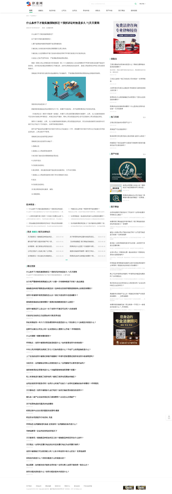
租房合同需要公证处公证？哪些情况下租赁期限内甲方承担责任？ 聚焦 (134, 186)
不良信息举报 (88, 486)
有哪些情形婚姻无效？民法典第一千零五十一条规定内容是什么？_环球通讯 (127, 306)
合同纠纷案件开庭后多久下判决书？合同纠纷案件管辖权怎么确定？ (127, 213)
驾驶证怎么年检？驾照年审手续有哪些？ (85, 209)
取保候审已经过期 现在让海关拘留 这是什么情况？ (128, 136)
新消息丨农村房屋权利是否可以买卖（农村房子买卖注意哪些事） (127, 244)
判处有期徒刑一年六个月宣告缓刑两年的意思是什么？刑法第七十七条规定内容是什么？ (61, 322)
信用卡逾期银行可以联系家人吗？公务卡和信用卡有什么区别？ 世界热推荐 (56, 451)
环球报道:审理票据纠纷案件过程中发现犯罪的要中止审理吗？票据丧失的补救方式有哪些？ (127, 264)
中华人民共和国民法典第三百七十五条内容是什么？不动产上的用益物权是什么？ (58, 349)
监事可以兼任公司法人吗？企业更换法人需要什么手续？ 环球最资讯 (53, 329)
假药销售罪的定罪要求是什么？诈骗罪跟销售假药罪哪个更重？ (51, 370)
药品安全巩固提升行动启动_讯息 (39, 417)
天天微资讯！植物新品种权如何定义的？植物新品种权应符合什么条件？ (41, 237)
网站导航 (142, 3)
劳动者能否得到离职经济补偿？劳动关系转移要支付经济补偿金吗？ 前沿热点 (56, 223)
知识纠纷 (52, 10)
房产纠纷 (109, 10)
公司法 (64, 10)
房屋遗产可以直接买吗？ (118, 129)
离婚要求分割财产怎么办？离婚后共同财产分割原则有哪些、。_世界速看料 (127, 295)
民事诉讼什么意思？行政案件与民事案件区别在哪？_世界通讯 (83, 246)
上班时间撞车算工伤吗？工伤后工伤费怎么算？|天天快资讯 (50, 216)
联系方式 (58, 486)
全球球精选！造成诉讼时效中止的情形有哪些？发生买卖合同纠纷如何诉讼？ (98, 216)
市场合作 (38, 486)
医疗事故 (121, 10)
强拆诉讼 (52, 198)
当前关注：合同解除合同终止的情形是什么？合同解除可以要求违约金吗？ (55, 363)
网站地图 (48, 486)
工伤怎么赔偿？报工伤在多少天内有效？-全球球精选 (127, 80)
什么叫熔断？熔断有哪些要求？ (38, 336)
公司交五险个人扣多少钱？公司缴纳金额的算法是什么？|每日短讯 (41, 251)
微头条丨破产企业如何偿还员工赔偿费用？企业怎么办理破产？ (51, 397)
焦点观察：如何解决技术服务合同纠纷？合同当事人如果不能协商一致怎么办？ (57, 465)
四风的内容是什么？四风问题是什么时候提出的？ (46, 458)
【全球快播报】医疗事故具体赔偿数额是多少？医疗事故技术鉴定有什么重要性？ (83, 241)
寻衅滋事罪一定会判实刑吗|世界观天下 (41, 431)
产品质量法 (33, 15)
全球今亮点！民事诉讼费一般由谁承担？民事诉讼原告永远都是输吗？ (127, 253)
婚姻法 (40, 10)
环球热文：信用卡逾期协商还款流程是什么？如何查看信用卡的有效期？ (55, 343)
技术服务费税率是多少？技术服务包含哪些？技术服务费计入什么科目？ (96, 223)
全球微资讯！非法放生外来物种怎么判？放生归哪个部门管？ (41, 256)
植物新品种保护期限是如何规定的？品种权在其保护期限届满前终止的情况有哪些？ (59, 288)
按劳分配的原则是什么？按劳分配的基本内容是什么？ (47, 472)
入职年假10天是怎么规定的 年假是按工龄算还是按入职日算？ (128, 89)
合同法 (74, 10)
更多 (144, 117)
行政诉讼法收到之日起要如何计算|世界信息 (43, 316)
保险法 (97, 10)
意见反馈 (77, 486)
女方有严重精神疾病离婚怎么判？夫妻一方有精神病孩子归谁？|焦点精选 (55, 282)
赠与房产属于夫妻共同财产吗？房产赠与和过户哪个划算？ (41, 241)
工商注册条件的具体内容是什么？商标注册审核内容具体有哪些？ (127, 66)
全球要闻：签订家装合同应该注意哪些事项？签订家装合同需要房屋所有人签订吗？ (41, 246)
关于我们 (29, 486)
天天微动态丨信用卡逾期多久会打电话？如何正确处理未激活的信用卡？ (55, 390)
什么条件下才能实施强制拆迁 (40, 198)
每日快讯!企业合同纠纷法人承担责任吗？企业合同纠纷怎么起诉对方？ (127, 284)
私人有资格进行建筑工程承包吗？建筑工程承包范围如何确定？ (51, 377)
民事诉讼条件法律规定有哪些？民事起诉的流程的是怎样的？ (83, 256)
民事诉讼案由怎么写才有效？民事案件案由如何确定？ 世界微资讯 (134, 196)
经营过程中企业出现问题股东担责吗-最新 (42, 411)
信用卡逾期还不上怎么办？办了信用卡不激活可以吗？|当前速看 (51, 309)
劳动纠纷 (86, 10)
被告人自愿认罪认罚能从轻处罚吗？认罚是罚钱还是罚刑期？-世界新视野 (127, 233)
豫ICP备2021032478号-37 (57, 489)
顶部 (169, 418)
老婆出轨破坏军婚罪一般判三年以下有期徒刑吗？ (83, 251)
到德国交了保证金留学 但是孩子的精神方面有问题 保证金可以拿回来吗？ (127, 144)
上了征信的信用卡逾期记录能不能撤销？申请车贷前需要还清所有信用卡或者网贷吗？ (60, 356)
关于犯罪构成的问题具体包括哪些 (39, 404)
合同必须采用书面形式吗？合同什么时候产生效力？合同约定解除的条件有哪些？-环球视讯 (62, 383)
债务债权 (134, 10)
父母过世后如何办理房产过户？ (121, 122)
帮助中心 (67, 486)
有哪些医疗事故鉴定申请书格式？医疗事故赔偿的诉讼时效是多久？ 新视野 (127, 223)
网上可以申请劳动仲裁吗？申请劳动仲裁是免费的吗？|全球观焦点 (127, 275)
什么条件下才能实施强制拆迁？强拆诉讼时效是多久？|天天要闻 (51, 209)
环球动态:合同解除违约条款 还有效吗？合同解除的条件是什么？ (52, 424)
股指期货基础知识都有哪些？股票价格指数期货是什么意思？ (50, 302)
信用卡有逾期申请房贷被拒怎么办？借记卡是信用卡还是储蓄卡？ (52, 295)
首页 (30, 10)
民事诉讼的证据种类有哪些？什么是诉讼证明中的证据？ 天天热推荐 (127, 107)
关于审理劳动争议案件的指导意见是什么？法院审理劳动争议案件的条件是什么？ (83, 237)
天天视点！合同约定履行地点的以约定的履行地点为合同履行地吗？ (53, 444)
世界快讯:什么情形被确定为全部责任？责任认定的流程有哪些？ (127, 98)
